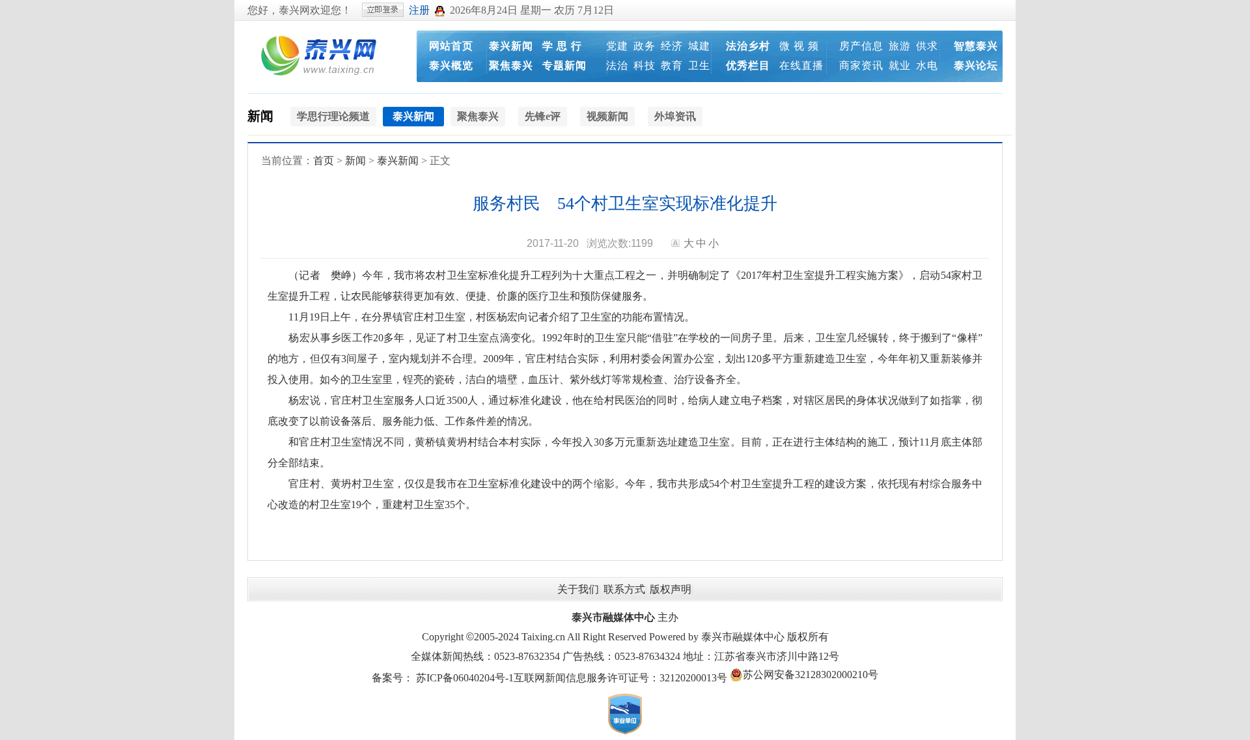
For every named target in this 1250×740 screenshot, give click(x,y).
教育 (672, 65)
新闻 (260, 116)
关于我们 (578, 589)
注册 (419, 10)
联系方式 (624, 589)
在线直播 (801, 65)
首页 (323, 160)
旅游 (900, 45)
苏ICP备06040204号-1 (465, 677)
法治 (617, 65)
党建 (617, 45)
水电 (927, 65)
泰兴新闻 (511, 45)
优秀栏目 (748, 65)
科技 (644, 65)
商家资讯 (861, 65)
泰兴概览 (451, 65)
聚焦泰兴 (511, 65)
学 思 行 (562, 45)
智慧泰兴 (976, 45)
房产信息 (861, 45)
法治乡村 (748, 45)
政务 (644, 45)
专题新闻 (564, 65)
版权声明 (670, 589)
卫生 (699, 65)
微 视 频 (799, 45)
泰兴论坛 (976, 65)
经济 (672, 45)
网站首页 (451, 45)
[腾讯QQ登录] (440, 10)
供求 (927, 45)
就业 (900, 65)
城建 (699, 45)
